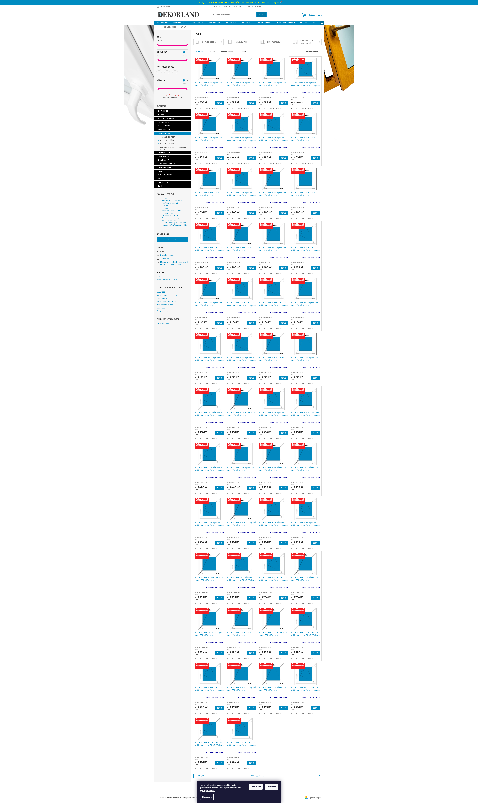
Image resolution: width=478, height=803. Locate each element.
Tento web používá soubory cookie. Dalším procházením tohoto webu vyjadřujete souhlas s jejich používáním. (220, 788)
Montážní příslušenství (166, 118)
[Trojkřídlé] (174, 71)
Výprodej (161, 114)
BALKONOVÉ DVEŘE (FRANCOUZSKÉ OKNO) (173, 148)
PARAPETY (162, 171)
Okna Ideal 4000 (164, 126)
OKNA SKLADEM (163, 111)
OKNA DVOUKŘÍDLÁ (167, 140)
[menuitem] (162, 23)
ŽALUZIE (161, 178)
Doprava (165, 208)
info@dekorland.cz (167, 255)
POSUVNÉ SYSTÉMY (165, 122)
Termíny (165, 206)
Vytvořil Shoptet (315, 797)
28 (319, 776)
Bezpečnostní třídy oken (166, 301)
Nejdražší (212, 51)
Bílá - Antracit (205, 109)
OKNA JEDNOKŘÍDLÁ (167, 137)
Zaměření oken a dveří (254, 7)
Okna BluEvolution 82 (165, 167)
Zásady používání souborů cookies (175, 225)
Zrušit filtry (171, 95)
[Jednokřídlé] (159, 71)
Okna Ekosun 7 (163, 160)
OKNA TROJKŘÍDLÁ (167, 144)
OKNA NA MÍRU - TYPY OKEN (231, 7)
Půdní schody (163, 182)
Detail (219, 103)
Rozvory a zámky (163, 323)
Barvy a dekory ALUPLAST (167, 280)
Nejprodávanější (227, 51)
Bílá (196, 109)
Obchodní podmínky (169, 220)
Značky (160, 186)
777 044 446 (164, 258)
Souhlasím (271, 786)
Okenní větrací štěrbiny (170, 218)
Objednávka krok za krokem (172, 210)
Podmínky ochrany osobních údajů (174, 222)
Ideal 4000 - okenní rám (166, 308)
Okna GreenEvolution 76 (167, 164)
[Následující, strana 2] (314, 776)
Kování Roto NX (163, 298)
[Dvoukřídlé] (166, 71)
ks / (172, 239)
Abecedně (242, 51)
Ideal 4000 (161, 276)
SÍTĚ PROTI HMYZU (165, 175)
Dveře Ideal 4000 (164, 129)
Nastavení (207, 797)
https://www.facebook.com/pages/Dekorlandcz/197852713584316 (174, 263)
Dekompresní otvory (165, 305)
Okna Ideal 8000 (164, 133)
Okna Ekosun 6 (163, 156)
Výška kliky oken (163, 311)
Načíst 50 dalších (257, 776)
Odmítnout (256, 786)
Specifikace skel (168, 213)
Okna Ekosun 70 (164, 152)
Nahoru (201, 776)
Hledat (261, 15)
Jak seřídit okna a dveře (171, 215)
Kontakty (213, 7)
